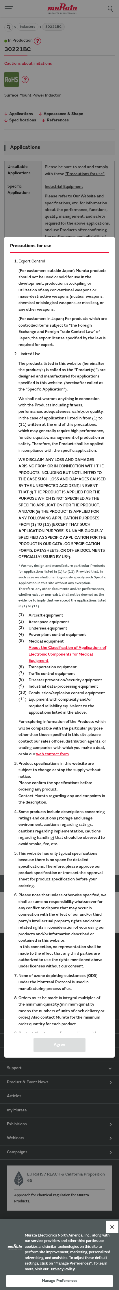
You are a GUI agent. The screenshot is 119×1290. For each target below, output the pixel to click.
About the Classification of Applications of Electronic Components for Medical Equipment (67, 654)
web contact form (52, 754)
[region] (59, 1254)
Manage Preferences (59, 1281)
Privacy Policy (63, 1269)
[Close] (112, 1227)
